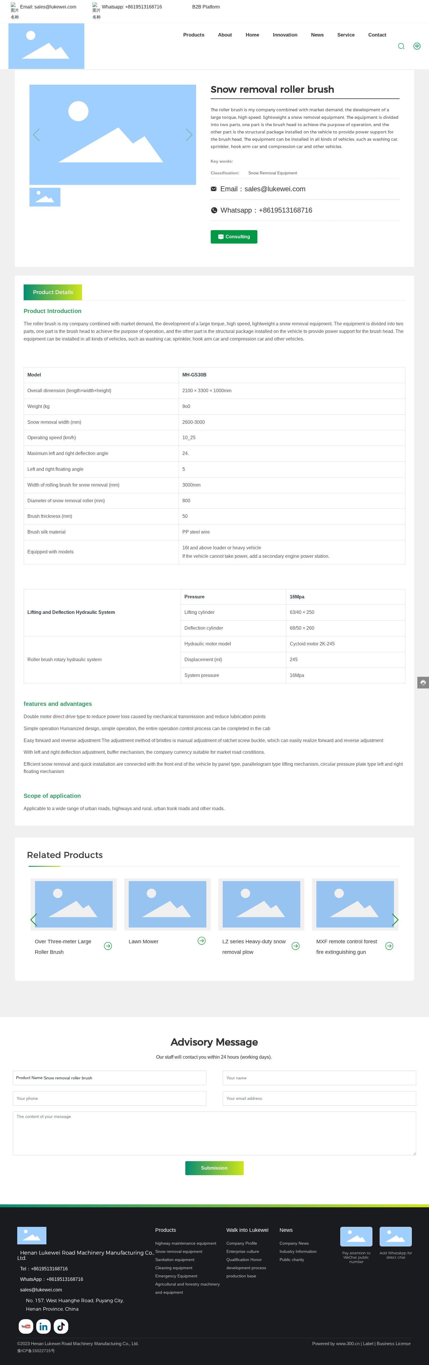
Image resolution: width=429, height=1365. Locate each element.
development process (246, 1267)
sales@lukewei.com (41, 1289)
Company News (294, 1243)
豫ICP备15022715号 (36, 1350)
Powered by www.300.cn (336, 1343)
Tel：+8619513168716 (44, 1268)
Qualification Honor (244, 1259)
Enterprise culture (242, 1251)
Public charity (292, 1259)
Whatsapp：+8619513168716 (266, 210)
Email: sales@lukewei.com (48, 6)
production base (241, 1276)
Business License (394, 1343)
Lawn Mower (143, 941)
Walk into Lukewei (247, 1230)
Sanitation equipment (174, 1259)
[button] (34, 920)
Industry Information (298, 1251)
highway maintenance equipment (185, 1243)
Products (165, 1230)
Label (368, 1343)
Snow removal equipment (178, 1251)
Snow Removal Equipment (272, 173)
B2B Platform (206, 6)
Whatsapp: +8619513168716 (132, 6)
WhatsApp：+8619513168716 (51, 1279)
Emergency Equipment (176, 1276)
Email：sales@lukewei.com (263, 189)
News (286, 1230)
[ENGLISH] (417, 46)
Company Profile (241, 1243)
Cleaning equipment (173, 1267)
